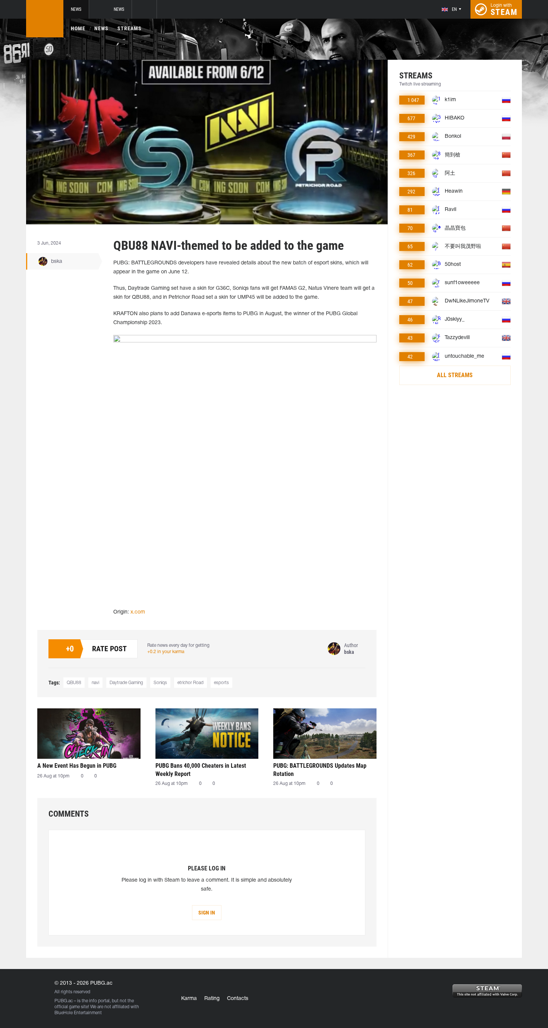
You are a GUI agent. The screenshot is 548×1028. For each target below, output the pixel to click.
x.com (137, 612)
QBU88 (74, 683)
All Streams (455, 375)
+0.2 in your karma (165, 652)
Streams (129, 28)
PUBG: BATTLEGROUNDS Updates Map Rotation (319, 769)
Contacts (237, 998)
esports (221, 683)
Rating (212, 998)
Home (78, 28)
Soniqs (160, 683)
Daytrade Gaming (126, 683)
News (76, 9)
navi (95, 683)
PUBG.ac (63, 1001)
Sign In (206, 913)
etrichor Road (190, 683)
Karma (189, 998)
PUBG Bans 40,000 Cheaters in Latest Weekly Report (200, 769)
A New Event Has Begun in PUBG (76, 765)
